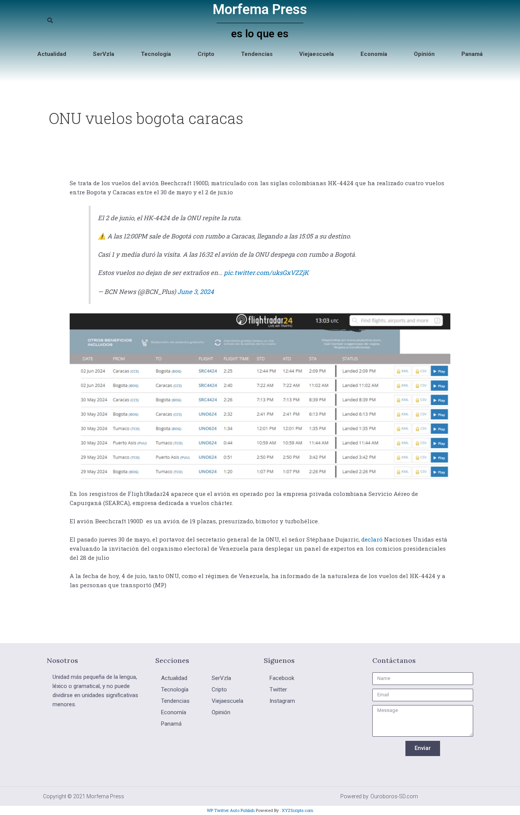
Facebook (282, 678)
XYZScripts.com (297, 810)
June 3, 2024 (195, 291)
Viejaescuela (316, 54)
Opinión (424, 54)
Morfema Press (260, 9)
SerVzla (103, 54)
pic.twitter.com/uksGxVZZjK (266, 272)
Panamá (472, 54)
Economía (373, 54)
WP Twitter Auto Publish (231, 810)
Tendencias (257, 54)
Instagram (282, 700)
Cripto (206, 54)
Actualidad (51, 54)
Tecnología (156, 54)
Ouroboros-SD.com (394, 796)
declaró (372, 539)
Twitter (278, 689)
